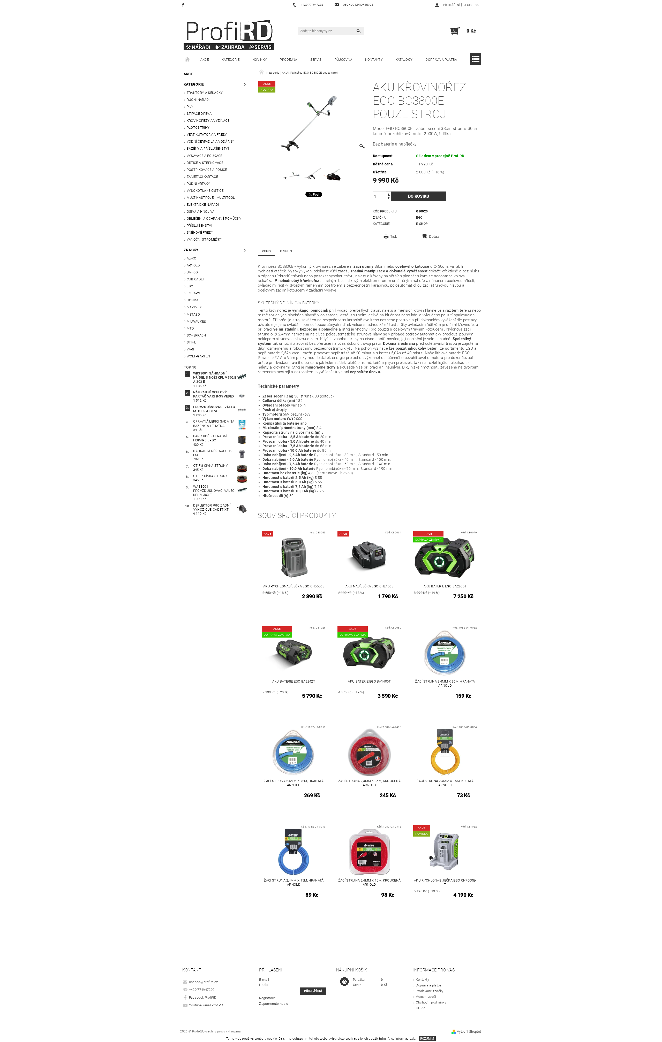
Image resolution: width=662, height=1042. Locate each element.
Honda (193, 300)
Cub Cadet (196, 279)
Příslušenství (199, 225)
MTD (190, 328)
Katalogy (404, 60)
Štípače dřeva (199, 114)
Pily (190, 107)
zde (412, 1038)
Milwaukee (196, 321)
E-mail (264, 980)
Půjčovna (343, 60)
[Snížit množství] (388, 198)
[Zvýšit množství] (388, 193)
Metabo (193, 314)
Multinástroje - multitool (211, 198)
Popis (266, 251)
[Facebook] (183, 5)
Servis (316, 60)
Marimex (194, 307)
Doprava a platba (441, 60)
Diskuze (286, 251)
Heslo (263, 985)
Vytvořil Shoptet (469, 1031)
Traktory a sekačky (205, 93)
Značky (191, 250)
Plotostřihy (198, 127)
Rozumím (427, 1038)
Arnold (193, 265)
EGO (190, 286)
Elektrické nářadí (203, 204)
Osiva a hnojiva (201, 211)
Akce (204, 60)
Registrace (472, 5)
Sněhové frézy (200, 232)
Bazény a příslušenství (208, 148)
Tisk (393, 236)
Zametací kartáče (202, 177)
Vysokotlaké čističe (205, 191)
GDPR (420, 1008)
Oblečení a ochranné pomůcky (214, 218)
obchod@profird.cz (203, 982)
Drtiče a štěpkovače (205, 163)
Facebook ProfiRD (202, 997)
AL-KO (192, 258)
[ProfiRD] (229, 33)
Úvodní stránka (187, 59)
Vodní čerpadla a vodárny (210, 141)
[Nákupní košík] (344, 981)
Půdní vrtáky (198, 184)
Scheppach (196, 335)
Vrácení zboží (426, 997)
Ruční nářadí (198, 100)
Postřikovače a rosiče (207, 170)
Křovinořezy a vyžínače (208, 120)
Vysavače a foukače (204, 156)
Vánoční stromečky (204, 239)
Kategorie (230, 60)
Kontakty (374, 60)
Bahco (192, 272)
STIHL (191, 342)
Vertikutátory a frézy (207, 134)
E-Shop (422, 224)
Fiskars (193, 293)
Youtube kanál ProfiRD (206, 1005)
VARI (190, 349)
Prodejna (288, 60)
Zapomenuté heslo (273, 1004)
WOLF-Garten (198, 356)
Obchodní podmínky (431, 1002)
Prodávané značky (429, 991)
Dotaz (434, 236)
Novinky (259, 60)
